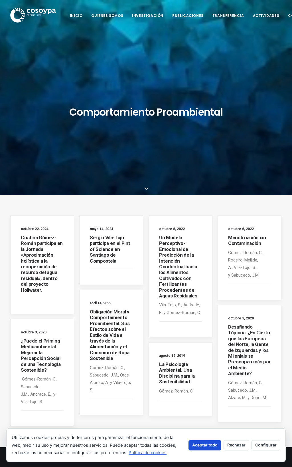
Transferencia (228, 15)
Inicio (76, 15)
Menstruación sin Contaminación (247, 240)
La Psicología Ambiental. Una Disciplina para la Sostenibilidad (177, 373)
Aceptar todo (205, 444)
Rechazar (236, 444)
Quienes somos (107, 15)
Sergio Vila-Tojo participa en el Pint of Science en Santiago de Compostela (110, 249)
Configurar (266, 444)
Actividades (266, 15)
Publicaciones (188, 15)
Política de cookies (148, 452)
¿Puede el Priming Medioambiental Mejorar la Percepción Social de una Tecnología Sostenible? (40, 355)
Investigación (147, 15)
